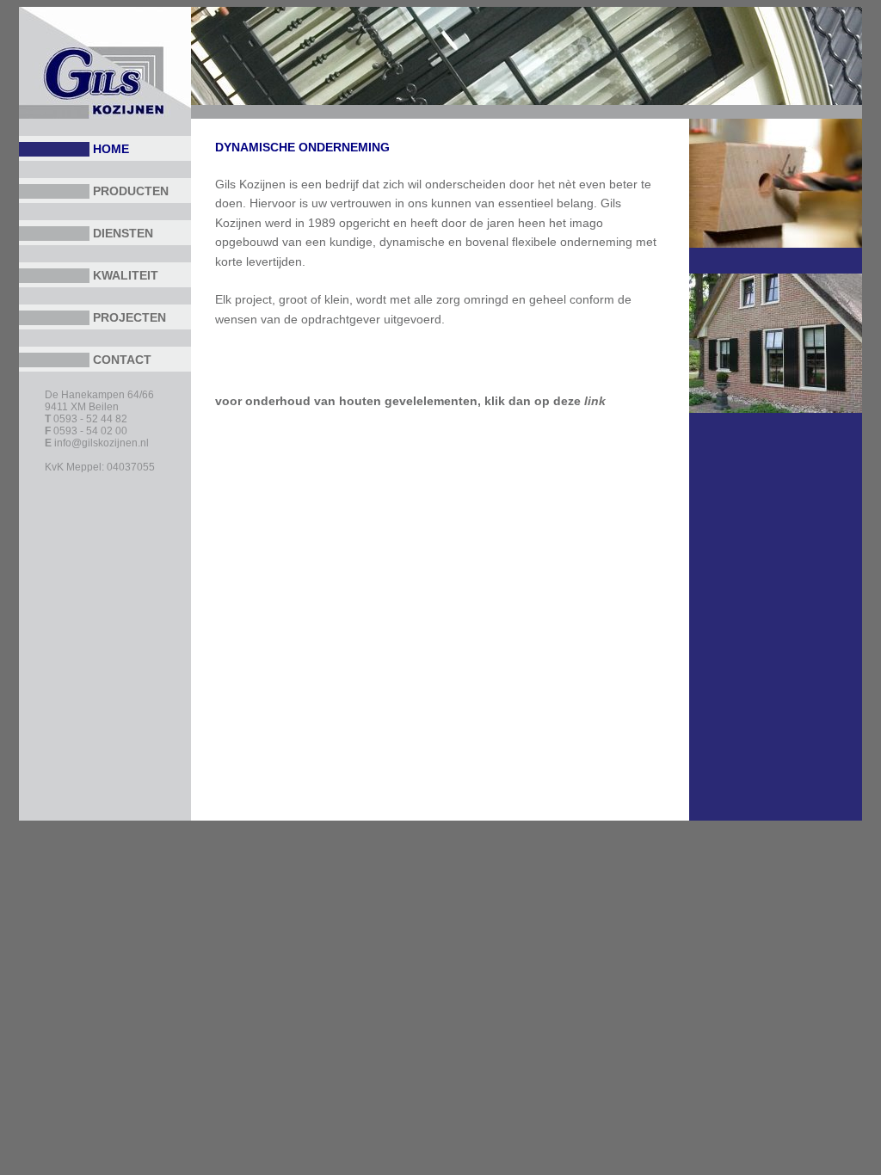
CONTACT (122, 359)
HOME (111, 149)
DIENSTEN (123, 233)
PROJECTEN (129, 317)
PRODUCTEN (131, 191)
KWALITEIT (125, 275)
